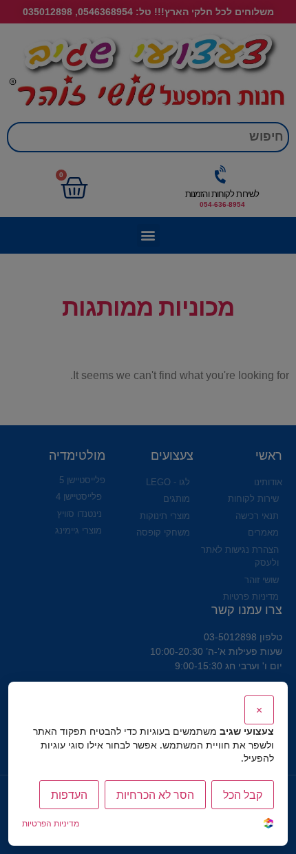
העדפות (69, 794)
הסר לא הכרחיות (155, 794)
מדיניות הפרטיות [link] (50, 823)
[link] (268, 824)
